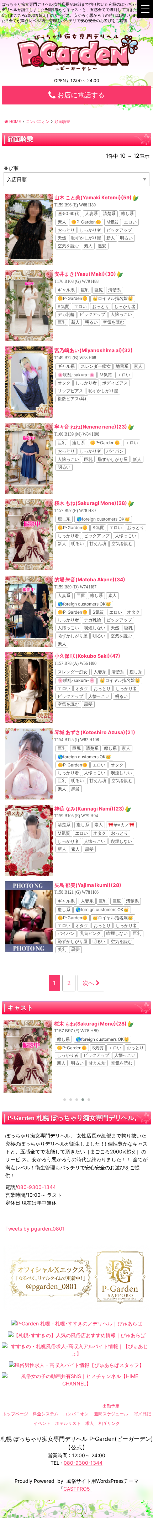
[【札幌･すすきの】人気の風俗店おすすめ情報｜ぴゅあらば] (77, 1334)
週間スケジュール (111, 1413)
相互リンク (109, 1423)
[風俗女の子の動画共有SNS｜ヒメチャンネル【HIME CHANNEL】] (76, 1379)
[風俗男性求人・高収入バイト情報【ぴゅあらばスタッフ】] (76, 1365)
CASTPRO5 (76, 1489)
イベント (42, 1423)
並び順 (11, 168)
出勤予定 (111, 1406)
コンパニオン (76, 1413)
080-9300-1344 (36, 1187)
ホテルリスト (68, 1423)
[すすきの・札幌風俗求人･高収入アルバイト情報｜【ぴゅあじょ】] (76, 1349)
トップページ (15, 1413)
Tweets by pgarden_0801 (35, 1229)
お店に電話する (80, 95)
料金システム (45, 1413)
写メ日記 (142, 1413)
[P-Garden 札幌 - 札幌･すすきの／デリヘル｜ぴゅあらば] (76, 1323)
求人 (89, 1423)
